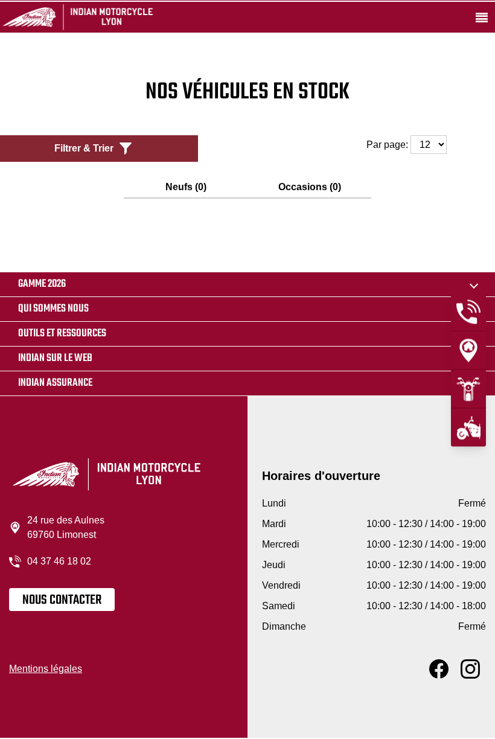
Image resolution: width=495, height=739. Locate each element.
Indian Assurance (55, 383)
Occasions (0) (309, 187)
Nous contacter (61, 600)
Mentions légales (45, 669)
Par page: (388, 144)
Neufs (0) (185, 187)
